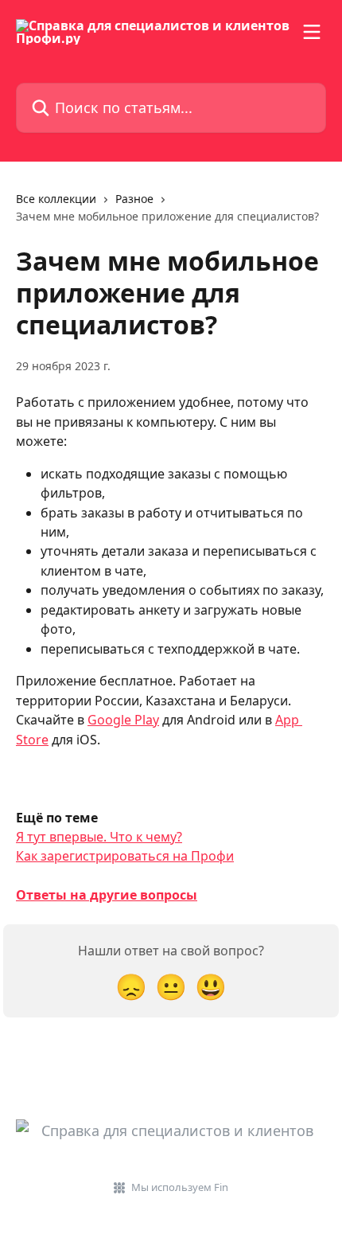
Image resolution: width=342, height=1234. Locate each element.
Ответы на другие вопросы (106, 895)
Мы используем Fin (179, 1187)
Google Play (123, 719)
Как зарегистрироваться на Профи (125, 856)
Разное (134, 198)
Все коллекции (56, 198)
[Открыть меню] (311, 31)
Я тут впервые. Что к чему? (99, 836)
